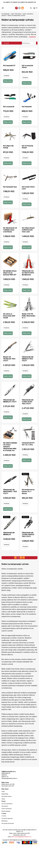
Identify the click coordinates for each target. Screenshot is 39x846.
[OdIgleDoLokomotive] (20, 8)
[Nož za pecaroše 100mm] (29, 56)
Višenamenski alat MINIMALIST (8, 533)
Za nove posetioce (7, 803)
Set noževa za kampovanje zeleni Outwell (9, 316)
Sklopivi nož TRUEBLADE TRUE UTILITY (9, 359)
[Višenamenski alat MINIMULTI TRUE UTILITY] (29, 347)
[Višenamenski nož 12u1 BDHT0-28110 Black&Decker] (29, 261)
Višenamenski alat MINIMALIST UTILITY (10, 401)
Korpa (3, 799)
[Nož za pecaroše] (10, 97)
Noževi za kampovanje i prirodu (16, 15)
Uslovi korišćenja (6, 808)
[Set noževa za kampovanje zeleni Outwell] (10, 304)
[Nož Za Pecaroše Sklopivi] (29, 136)
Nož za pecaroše (8, 107)
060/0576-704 (32, 2)
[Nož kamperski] (29, 97)
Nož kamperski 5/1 (9, 65)
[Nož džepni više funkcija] (10, 136)
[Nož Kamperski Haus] (10, 177)
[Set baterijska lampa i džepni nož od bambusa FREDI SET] (10, 261)
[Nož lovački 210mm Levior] (29, 177)
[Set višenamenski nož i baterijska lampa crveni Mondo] (10, 218)
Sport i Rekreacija (16, 14)
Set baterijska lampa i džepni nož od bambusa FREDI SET (10, 273)
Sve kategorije (5, 14)
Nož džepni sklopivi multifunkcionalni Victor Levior (28, 230)
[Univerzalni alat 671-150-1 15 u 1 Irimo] (29, 433)
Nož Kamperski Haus (10, 187)
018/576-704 (16, 2)
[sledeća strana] (23, 557)
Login (3, 791)
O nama (4, 816)
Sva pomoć (5, 806)
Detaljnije (32, 37)
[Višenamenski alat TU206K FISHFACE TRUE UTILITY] (29, 523)
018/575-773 (8, 2)
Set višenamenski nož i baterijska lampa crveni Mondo (10, 230)
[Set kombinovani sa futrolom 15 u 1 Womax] (29, 480)
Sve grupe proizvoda (8, 823)
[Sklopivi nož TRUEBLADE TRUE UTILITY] (10, 347)
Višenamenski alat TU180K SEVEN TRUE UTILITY (27, 402)
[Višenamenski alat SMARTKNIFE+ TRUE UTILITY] (10, 480)
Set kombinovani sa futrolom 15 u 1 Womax (28, 491)
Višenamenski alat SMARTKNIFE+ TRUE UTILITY (10, 491)
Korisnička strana (6, 796)
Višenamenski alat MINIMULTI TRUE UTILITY (27, 359)
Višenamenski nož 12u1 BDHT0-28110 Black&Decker (28, 273)
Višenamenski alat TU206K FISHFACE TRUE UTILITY (28, 534)
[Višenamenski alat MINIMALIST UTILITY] (10, 390)
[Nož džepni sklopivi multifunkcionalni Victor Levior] (29, 218)
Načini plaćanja (6, 811)
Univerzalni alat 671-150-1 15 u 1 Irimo (28, 444)
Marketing (4, 821)
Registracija (5, 794)
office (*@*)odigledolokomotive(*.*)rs (21, 836)
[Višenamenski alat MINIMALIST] (10, 523)
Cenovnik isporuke (7, 818)
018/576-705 (23, 2)
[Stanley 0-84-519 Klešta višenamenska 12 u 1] (29, 304)
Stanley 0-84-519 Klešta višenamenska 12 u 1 (28, 316)
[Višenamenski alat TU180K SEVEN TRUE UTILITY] (29, 390)
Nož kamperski (27, 107)
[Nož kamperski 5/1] (10, 56)
